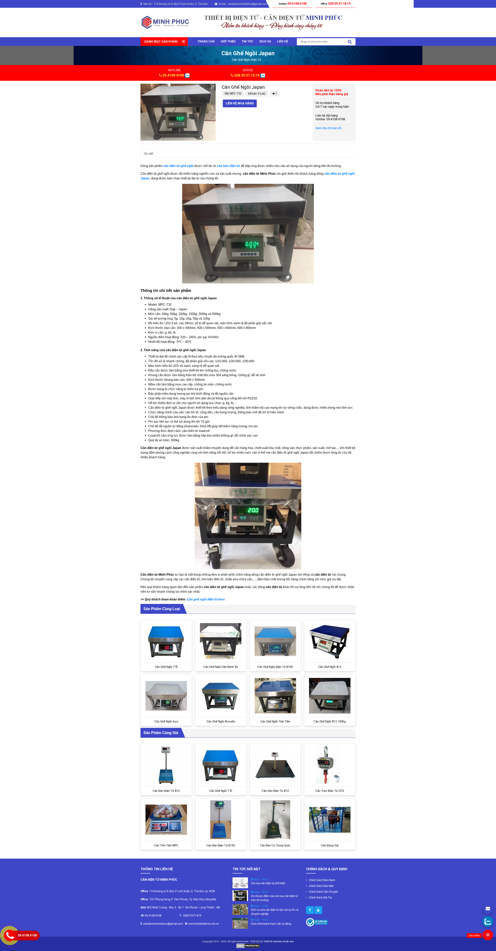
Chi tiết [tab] (148, 154)
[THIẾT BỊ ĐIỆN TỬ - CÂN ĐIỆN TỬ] (165, 22)
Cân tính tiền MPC (166, 845)
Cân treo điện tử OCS (329, 791)
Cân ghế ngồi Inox (166, 721)
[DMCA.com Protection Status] (248, 945)
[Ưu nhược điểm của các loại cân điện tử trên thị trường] (240, 895)
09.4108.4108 (173, 75)
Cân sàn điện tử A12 (275, 791)
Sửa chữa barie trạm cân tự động (271, 923)
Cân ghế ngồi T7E (166, 667)
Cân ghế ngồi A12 (329, 667)
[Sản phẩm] (487, 935)
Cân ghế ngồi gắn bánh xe (220, 667)
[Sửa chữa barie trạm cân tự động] (240, 923)
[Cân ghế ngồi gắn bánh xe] (220, 641)
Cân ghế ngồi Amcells (221, 721)
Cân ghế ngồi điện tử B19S (275, 667)
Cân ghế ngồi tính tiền (275, 721)
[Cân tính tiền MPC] (166, 820)
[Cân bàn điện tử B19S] (220, 819)
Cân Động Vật (330, 845)
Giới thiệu (228, 41)
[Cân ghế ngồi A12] (329, 641)
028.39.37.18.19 (246, 75)
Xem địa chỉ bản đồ (328, 128)
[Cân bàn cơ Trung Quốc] (275, 819)
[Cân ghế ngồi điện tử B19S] (275, 641)
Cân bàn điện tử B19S (220, 845)
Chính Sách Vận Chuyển (323, 891)
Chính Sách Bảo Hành (322, 880)
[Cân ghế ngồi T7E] (166, 641)
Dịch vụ (265, 41)
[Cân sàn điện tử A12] (275, 765)
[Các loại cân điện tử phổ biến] (240, 882)
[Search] (350, 41)
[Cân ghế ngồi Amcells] (220, 696)
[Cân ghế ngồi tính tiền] (275, 695)
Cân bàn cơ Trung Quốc (275, 845)
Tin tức (247, 41)
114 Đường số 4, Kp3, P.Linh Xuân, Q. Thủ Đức (181, 3)
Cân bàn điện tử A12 (166, 791)
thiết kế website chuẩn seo (279, 941)
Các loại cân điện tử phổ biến (268, 883)
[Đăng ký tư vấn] (487, 909)
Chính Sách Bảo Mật (321, 885)
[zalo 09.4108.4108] (187, 75)
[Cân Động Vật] (329, 820)
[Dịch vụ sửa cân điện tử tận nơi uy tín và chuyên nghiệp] (240, 909)
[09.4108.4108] (487, 921)
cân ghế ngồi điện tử (246, 60)
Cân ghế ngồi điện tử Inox (206, 599)
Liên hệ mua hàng (240, 103)
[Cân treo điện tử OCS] (329, 765)
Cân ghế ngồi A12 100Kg (330, 721)
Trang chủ (206, 41)
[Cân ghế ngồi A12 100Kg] (329, 696)
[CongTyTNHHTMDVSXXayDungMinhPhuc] (310, 910)
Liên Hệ (282, 41)
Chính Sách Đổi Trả (320, 897)
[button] (212, 87)
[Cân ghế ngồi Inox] (166, 696)
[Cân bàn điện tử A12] (166, 765)
